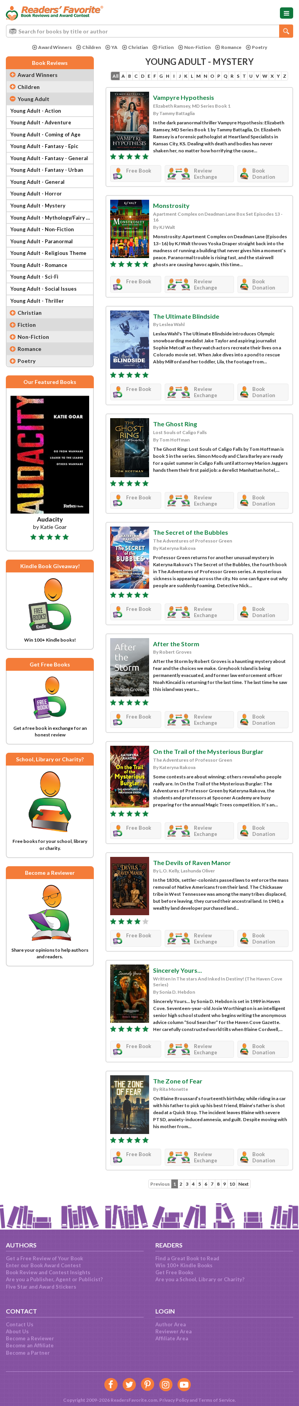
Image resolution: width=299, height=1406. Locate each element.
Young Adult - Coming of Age (46, 134)
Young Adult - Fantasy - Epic (44, 146)
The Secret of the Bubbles (190, 532)
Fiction (166, 47)
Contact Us (19, 1324)
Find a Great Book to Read (187, 1258)
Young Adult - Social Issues (44, 289)
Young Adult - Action (36, 111)
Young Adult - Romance (39, 265)
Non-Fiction (197, 47)
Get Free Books (174, 1272)
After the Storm (176, 643)
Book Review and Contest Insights (48, 1272)
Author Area (170, 1324)
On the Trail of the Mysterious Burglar (208, 751)
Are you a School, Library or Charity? (199, 1279)
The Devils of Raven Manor (192, 862)
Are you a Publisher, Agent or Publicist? (54, 1279)
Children (91, 47)
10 (232, 1184)
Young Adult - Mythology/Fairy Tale (52, 218)
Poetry (259, 47)
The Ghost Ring (175, 423)
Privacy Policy (174, 1400)
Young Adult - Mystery (38, 205)
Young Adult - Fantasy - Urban (47, 170)
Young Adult (33, 99)
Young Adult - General (38, 182)
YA (114, 47)
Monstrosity (171, 205)
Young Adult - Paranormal (42, 241)
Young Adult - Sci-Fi (34, 277)
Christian (138, 47)
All (115, 76)
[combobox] (149, 31)
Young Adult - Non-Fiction (42, 229)
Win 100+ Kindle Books (184, 1265)
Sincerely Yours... (177, 970)
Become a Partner (28, 1353)
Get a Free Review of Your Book (44, 1258)
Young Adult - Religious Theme (48, 253)
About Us (17, 1331)
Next (243, 1184)
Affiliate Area (171, 1338)
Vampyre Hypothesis (183, 97)
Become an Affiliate (30, 1345)
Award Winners (55, 47)
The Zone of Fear (177, 1081)
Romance (231, 47)
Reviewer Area (173, 1331)
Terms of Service (216, 1400)
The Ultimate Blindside (186, 316)
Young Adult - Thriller (37, 301)
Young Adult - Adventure (41, 122)
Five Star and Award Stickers (41, 1287)
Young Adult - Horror (36, 193)
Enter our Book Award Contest (43, 1265)
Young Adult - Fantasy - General (49, 158)
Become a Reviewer (30, 1338)
